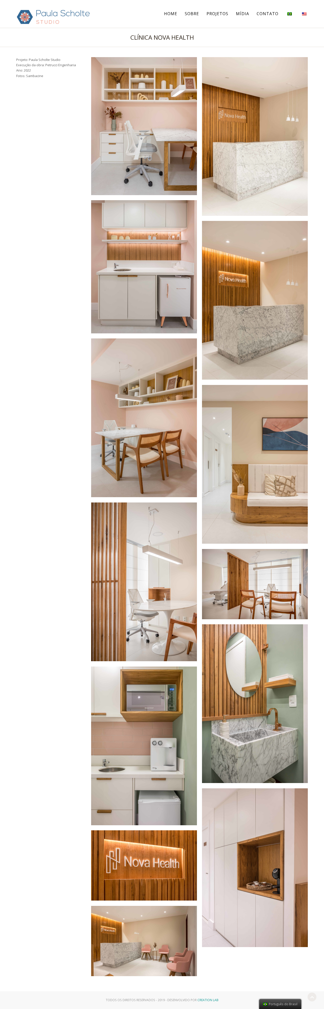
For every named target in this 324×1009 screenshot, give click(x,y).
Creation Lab (207, 1000)
